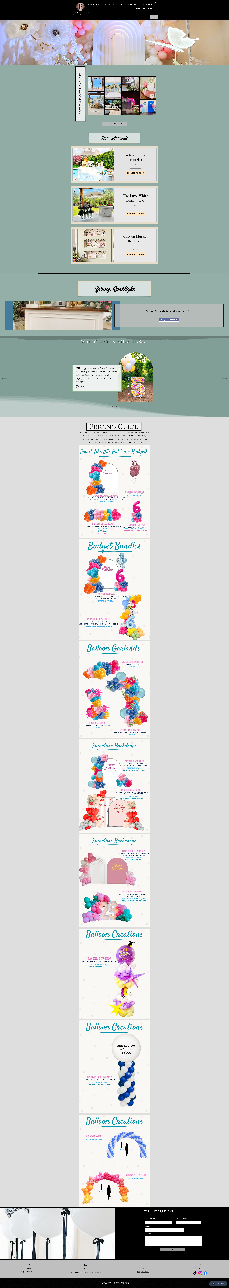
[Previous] (4, 378)
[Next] (224, 378)
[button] (150, 9)
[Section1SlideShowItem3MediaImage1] (116, 406)
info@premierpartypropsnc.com (86, 1272)
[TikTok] (195, 1273)
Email (147, 1226)
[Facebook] (205, 1273)
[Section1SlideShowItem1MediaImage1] (112, 406)
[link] (135, 157)
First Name (150, 1219)
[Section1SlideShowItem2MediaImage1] (114, 406)
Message (148, 1234)
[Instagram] (200, 1273)
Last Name (181, 1219)
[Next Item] (152, 96)
